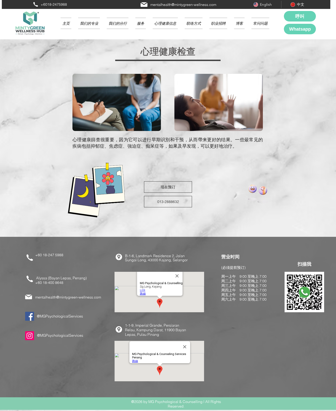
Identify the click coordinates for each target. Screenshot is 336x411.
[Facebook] (29, 316)
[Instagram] (29, 335)
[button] (117, 23)
